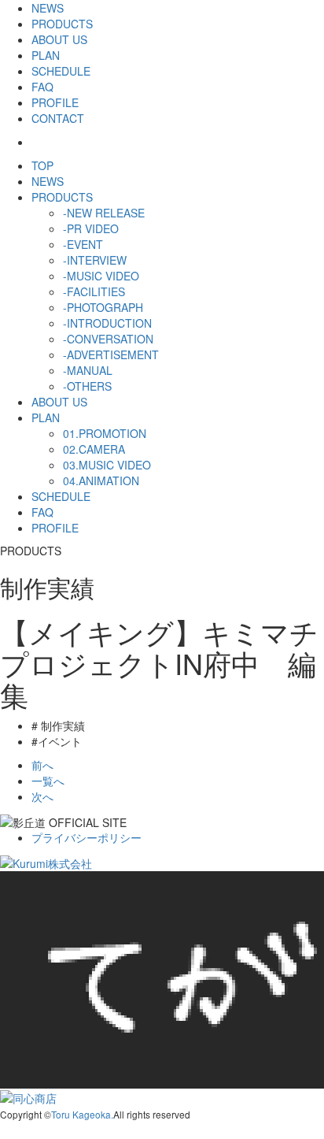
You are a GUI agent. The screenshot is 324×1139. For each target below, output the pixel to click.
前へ (42, 765)
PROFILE (55, 102)
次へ (42, 796)
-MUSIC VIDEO (101, 276)
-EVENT (83, 244)
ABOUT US (59, 39)
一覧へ (47, 780)
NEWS (47, 8)
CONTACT (57, 118)
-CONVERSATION (108, 339)
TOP (42, 165)
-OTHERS (87, 386)
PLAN (45, 55)
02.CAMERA (94, 449)
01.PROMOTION (104, 433)
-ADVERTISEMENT (111, 354)
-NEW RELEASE (104, 213)
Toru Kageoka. (82, 1114)
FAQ (42, 87)
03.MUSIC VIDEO (107, 465)
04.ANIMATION (101, 480)
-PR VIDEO (91, 228)
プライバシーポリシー (86, 837)
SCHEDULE (60, 71)
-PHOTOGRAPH (103, 307)
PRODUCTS (62, 24)
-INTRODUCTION (107, 323)
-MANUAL (87, 370)
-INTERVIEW (95, 260)
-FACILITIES (94, 291)
